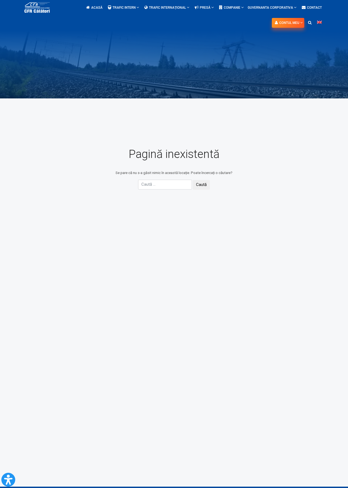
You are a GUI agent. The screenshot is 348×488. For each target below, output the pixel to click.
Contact (314, 8)
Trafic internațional (168, 8)
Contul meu (289, 23)
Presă (205, 8)
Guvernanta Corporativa (271, 8)
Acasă (96, 8)
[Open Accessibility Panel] (8, 480)
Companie (232, 8)
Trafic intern (124, 8)
